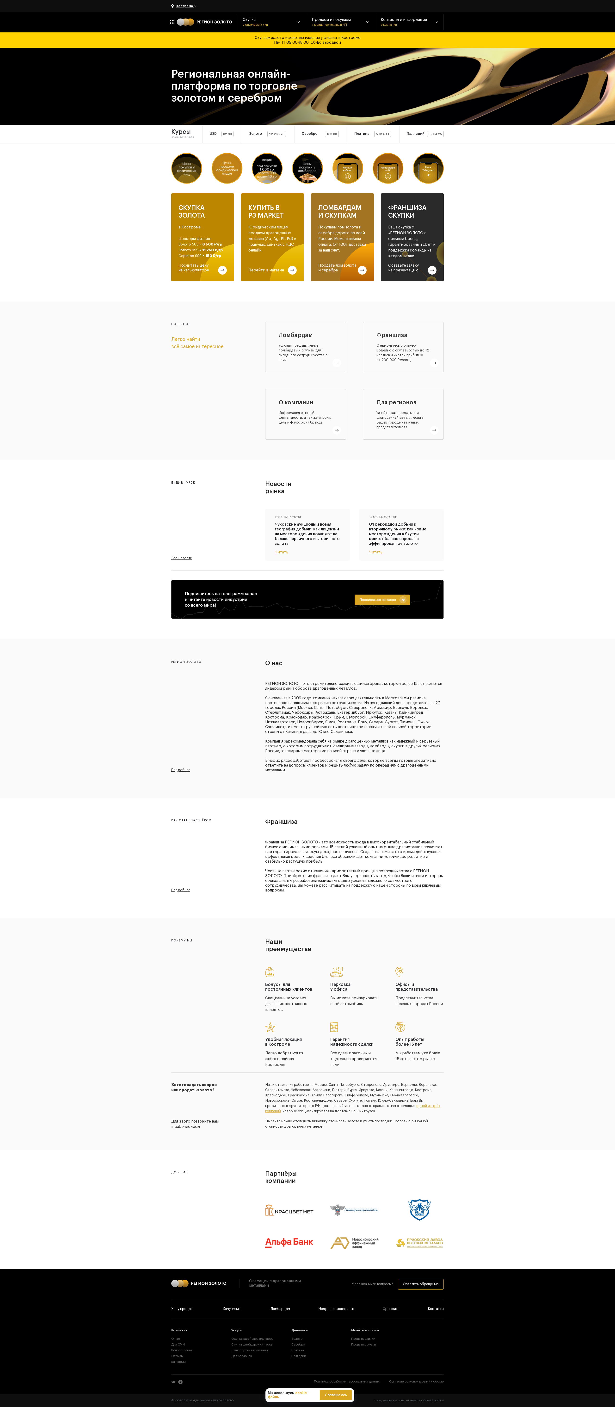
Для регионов (241, 1356)
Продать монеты (363, 1344)
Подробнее (180, 770)
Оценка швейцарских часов (247, 1338)
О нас (175, 1338)
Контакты (436, 1309)
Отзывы (177, 1356)
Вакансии (178, 1361)
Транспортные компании (247, 1350)
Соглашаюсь (336, 1395)
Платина (297, 1350)
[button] (271, 22)
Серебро (298, 1344)
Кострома (185, 5)
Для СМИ (178, 1344)
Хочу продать (182, 1309)
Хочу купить (232, 1309)
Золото (296, 1338)
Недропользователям (336, 1309)
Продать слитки (363, 1338)
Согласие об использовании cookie (416, 1381)
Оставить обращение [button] (421, 1284)
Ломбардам (280, 1309)
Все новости (181, 558)
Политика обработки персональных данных (347, 1381)
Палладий (298, 1356)
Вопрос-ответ (181, 1350)
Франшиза (391, 1309)
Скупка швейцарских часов (247, 1344)
